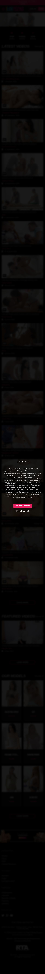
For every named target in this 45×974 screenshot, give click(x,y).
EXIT (28, 511)
